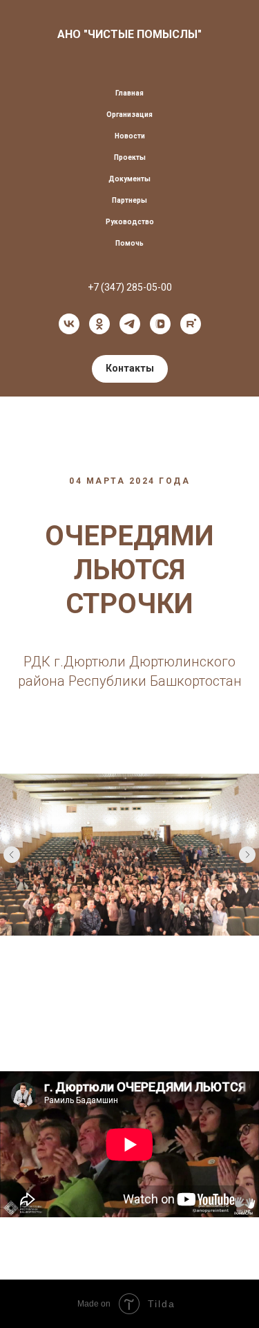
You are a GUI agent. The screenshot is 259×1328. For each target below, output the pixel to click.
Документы (129, 179)
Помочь (129, 243)
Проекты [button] (130, 157)
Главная (129, 93)
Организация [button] (129, 114)
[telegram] (129, 323)
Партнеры (129, 200)
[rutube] (190, 323)
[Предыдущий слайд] (11, 854)
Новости (130, 136)
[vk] (69, 323)
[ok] (99, 323)
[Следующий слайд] (247, 854)
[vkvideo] (160, 323)
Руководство (130, 222)
